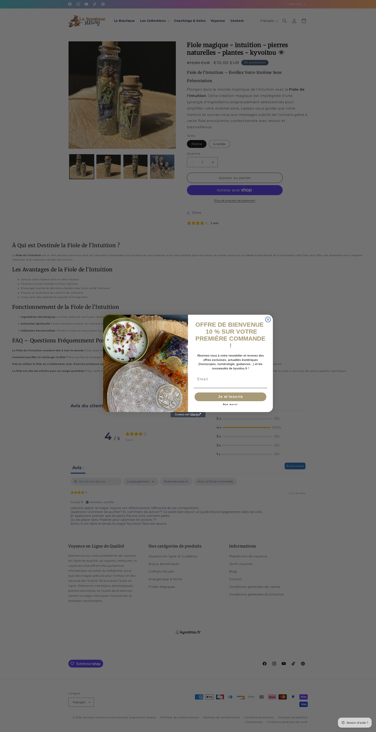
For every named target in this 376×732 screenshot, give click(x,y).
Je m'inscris (230, 397)
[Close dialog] (268, 319)
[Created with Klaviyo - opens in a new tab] (188, 414)
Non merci (230, 404)
